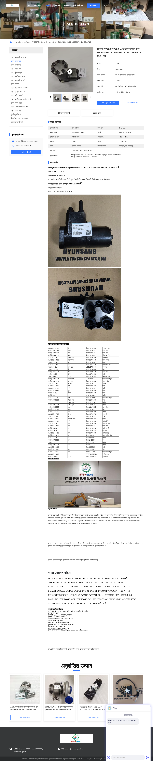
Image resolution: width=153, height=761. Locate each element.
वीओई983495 (52, 393)
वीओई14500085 (53, 407)
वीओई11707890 (91, 428)
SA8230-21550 (53, 360)
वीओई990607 (52, 428)
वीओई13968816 (91, 452)
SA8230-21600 (53, 383)
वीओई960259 (52, 395)
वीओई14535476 (53, 409)
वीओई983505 (90, 447)
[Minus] (147, 708)
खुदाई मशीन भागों (73, 649)
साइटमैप (24, 759)
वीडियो (66, 6)
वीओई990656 (52, 374)
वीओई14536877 (53, 390)
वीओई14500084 (53, 405)
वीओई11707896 (91, 412)
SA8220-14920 (53, 438)
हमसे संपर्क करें (78, 6)
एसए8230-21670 (53, 367)
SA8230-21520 (53, 357)
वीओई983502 (90, 442)
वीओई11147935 (91, 407)
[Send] (147, 757)
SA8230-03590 (53, 416)
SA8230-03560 (53, 369)
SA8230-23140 (53, 452)
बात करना (93, 6)
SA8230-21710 (53, 442)
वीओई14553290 (91, 456)
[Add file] (108, 757)
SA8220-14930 (53, 426)
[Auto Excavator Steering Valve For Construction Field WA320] (70, 69)
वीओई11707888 (91, 430)
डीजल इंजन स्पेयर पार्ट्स (59, 649)
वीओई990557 (90, 445)
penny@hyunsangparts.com (27, 141)
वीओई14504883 (53, 355)
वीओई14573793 (53, 440)
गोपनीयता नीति (33, 759)
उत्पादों (48, 6)
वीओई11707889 (91, 433)
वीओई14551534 (53, 379)
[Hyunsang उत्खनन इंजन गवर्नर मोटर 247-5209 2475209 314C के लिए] (128, 690)
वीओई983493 (52, 456)
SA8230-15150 (53, 388)
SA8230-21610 (53, 386)
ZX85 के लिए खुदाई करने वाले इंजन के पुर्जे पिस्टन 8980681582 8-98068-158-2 (24, 708)
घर (29, 6)
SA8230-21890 (53, 454)
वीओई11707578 (91, 414)
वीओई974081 (90, 435)
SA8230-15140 (53, 348)
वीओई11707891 (91, 419)
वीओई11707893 (91, 409)
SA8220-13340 (53, 397)
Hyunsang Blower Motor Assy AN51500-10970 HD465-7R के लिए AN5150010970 (92, 708)
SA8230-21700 (53, 414)
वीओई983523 (52, 430)
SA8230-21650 (53, 362)
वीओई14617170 (53, 449)
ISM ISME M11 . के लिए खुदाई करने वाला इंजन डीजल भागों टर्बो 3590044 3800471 (59, 708)
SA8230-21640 (91, 454)
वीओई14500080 (53, 353)
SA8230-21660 (53, 365)
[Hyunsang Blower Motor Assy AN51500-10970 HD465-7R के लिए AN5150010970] (93, 690)
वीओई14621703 (53, 372)
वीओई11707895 (91, 423)
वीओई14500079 (53, 350)
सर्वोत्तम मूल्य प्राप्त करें (108, 103)
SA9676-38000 (53, 447)
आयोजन (57, 6)
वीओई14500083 (53, 400)
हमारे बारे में (37, 6)
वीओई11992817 (91, 426)
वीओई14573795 (53, 435)
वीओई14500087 (53, 445)
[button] (13, 695)
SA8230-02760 (53, 421)
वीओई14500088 (91, 440)
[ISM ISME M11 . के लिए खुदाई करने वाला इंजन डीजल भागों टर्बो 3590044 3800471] (59, 690)
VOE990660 (52, 376)
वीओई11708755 (91, 421)
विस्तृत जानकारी (64, 113)
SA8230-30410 (53, 433)
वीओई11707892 (91, 416)
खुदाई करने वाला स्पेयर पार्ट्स (89, 649)
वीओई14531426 (53, 381)
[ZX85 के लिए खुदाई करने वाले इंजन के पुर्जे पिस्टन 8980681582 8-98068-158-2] (25, 690)
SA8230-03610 (53, 423)
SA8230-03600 (53, 419)
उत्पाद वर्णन (97, 113)
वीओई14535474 (91, 449)
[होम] (12, 5)
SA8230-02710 (53, 412)
